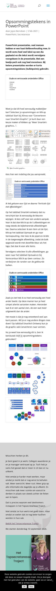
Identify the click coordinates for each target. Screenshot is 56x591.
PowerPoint (11, 34)
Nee (31, 586)
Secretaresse (24, 34)
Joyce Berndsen (18, 31)
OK (24, 586)
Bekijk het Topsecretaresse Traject (22, 523)
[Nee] (52, 580)
